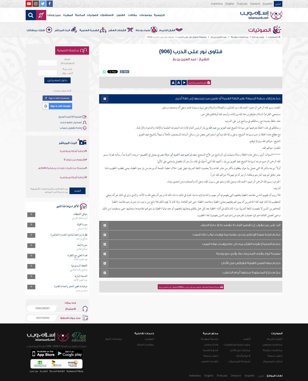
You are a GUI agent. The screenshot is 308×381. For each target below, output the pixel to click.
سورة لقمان (82, 224)
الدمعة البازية (81, 276)
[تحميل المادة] (178, 82)
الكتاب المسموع (272, 361)
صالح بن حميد (81, 238)
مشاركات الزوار (113, 339)
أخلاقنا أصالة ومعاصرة (72, 171)
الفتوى (120, 15)
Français (242, 3)
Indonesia (217, 3)
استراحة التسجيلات (239, 361)
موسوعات (145, 15)
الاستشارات (106, 15)
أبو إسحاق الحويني (79, 218)
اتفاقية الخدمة (57, 371)
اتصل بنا (44, 371)
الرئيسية (159, 15)
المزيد (77, 190)
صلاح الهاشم (82, 249)
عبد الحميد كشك (80, 259)
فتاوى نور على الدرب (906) (190, 51)
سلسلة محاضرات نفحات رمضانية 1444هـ (61, 162)
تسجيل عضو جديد (71, 122)
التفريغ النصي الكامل (198, 83)
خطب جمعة (274, 355)
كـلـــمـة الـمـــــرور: (67, 71)
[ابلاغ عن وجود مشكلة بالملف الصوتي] (173, 82)
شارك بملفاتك (36, 30)
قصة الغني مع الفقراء (77, 255)
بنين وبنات (54, 15)
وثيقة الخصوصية (74, 371)
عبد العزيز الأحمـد (80, 280)
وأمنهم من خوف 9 (74, 153)
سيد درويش (82, 228)
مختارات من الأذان (240, 350)
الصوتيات (92, 15)
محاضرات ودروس (272, 344)
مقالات (132, 15)
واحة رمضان (211, 344)
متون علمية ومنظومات (237, 344)
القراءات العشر (117, 30)
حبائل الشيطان (80, 214)
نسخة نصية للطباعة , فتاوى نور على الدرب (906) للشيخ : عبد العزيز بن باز (189, 287)
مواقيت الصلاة (145, 344)
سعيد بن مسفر (81, 290)
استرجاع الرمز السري (70, 116)
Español (267, 3)
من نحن (34, 371)
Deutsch (255, 3)
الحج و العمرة (210, 350)
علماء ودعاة (143, 30)
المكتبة (80, 15)
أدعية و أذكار (243, 355)
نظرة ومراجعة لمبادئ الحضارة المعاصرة (69, 235)
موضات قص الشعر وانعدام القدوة (70, 286)
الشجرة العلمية (89, 30)
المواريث (68, 15)
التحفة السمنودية (79, 266)
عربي (278, 3)
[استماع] (184, 82)
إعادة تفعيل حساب (71, 127)
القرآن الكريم (167, 30)
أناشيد (246, 339)
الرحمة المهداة (209, 339)
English (229, 3)
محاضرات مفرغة (272, 350)
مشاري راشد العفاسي (78, 269)
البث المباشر (62, 30)
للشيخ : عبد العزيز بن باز (191, 59)
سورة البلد (82, 245)
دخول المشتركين (57, 80)
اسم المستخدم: (67, 61)
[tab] (190, 99)
